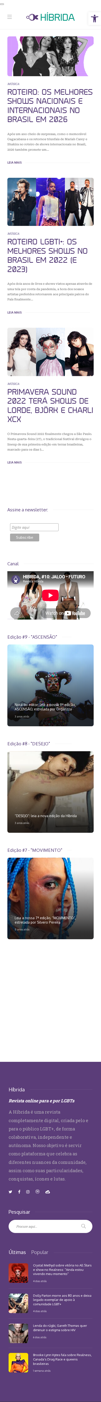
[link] (94, 18)
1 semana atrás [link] (41, 1370)
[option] (50, 685)
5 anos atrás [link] (22, 929)
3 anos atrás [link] (22, 716)
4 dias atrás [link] (40, 1281)
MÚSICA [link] (13, 84)
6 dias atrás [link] (39, 1337)
